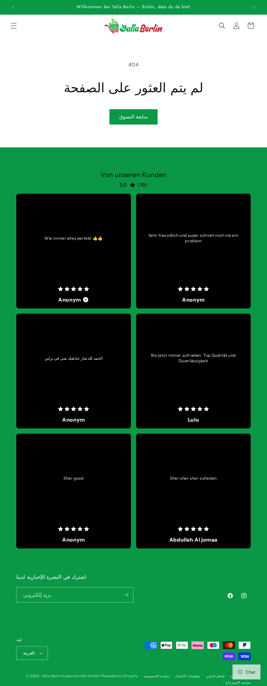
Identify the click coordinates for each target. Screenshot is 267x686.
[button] (14, 26)
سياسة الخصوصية (157, 676)
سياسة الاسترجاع (238, 682)
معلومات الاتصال (187, 676)
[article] (73, 251)
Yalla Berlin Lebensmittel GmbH (70, 676)
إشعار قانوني (215, 676)
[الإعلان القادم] (254, 7)
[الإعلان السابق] (13, 7)
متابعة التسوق (133, 116)
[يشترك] (126, 595)
